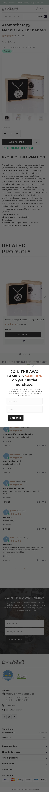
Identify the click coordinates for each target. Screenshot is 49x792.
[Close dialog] (40, 366)
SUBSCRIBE (15, 418)
